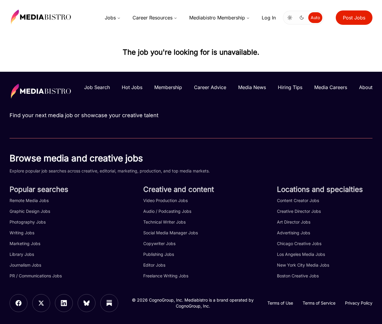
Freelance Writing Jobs (165, 275)
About (365, 87)
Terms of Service (319, 302)
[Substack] (109, 303)
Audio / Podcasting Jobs (167, 211)
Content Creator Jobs (298, 200)
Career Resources (152, 18)
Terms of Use (280, 302)
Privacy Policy (358, 302)
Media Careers (330, 87)
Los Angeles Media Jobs (301, 254)
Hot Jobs (132, 87)
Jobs (110, 18)
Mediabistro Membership (217, 18)
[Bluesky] (87, 303)
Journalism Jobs (25, 265)
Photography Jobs (28, 221)
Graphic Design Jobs (30, 211)
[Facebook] (18, 303)
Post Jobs (354, 18)
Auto (315, 17)
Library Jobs (22, 254)
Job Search (97, 87)
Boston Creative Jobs (298, 275)
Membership (168, 87)
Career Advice (210, 87)
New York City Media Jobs (303, 265)
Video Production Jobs (165, 200)
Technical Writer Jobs (164, 221)
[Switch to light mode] (289, 17)
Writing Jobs (22, 232)
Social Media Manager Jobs (170, 232)
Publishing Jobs (158, 254)
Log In (269, 18)
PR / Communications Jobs (36, 275)
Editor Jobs (154, 265)
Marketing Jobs (25, 243)
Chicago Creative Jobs (299, 243)
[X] (41, 303)
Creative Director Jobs (299, 211)
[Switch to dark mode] (301, 17)
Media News (252, 87)
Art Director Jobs (293, 221)
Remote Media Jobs (29, 200)
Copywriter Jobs (159, 243)
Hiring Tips (290, 87)
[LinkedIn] (64, 303)
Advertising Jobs (293, 232)
